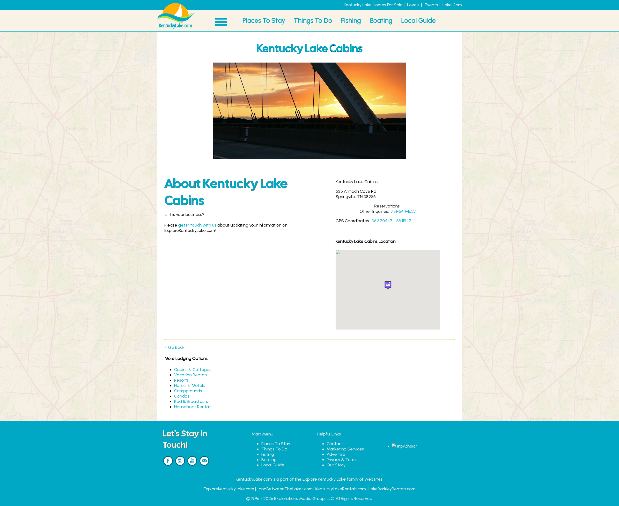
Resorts (181, 380)
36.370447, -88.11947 (391, 220)
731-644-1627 (403, 211)
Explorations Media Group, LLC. (304, 498)
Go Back (176, 347)
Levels (413, 4)
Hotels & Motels (189, 385)
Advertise (336, 454)
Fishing (351, 20)
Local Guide (418, 20)
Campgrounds (188, 390)
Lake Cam (452, 4)
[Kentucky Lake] (175, 28)
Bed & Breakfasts (191, 401)
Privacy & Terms (342, 459)
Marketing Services (345, 449)
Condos (181, 396)
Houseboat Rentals (193, 406)
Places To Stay (264, 20)
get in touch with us (197, 225)
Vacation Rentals (190, 375)
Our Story (336, 465)
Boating (381, 20)
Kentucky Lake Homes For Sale (373, 4)
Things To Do (313, 20)
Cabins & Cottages (192, 369)
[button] (388, 285)
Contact (335, 443)
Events (431, 4)
